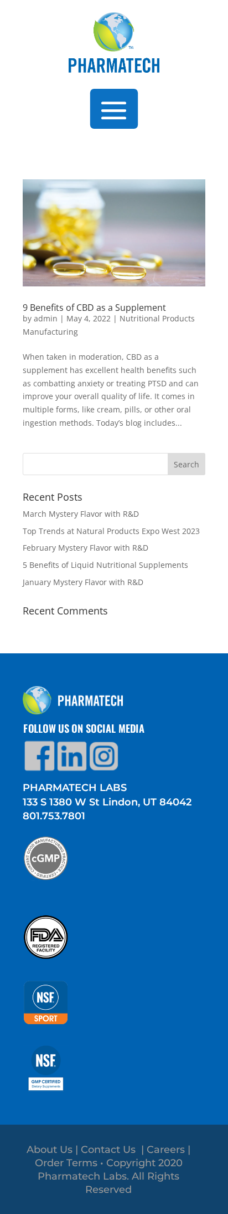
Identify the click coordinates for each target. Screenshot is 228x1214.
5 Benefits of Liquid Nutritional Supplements (105, 565)
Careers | (168, 1150)
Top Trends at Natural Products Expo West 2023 (111, 531)
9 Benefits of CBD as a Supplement (94, 307)
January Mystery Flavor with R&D (83, 582)
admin (46, 318)
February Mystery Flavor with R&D (85, 547)
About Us (49, 1150)
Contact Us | (114, 1150)
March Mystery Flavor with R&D (81, 513)
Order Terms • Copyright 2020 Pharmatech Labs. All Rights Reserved (109, 1176)
